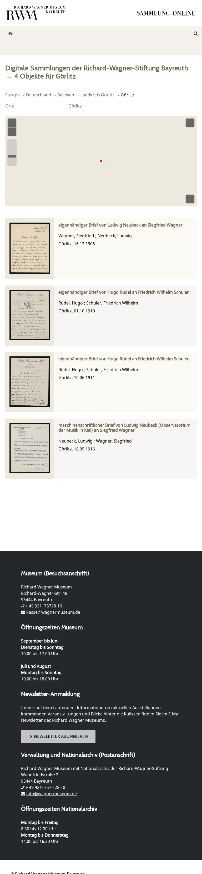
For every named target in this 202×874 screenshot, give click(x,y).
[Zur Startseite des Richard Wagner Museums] (36, 13)
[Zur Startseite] (167, 13)
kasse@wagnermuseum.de (53, 612)
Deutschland (38, 95)
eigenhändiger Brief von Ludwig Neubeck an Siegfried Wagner (120, 225)
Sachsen (66, 95)
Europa (12, 95)
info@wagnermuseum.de (51, 794)
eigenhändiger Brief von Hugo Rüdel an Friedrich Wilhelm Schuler (123, 292)
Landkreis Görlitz (97, 95)
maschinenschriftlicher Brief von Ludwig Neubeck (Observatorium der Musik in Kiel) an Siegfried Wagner (124, 428)
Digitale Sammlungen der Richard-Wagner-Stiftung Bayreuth (96, 68)
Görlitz (75, 106)
